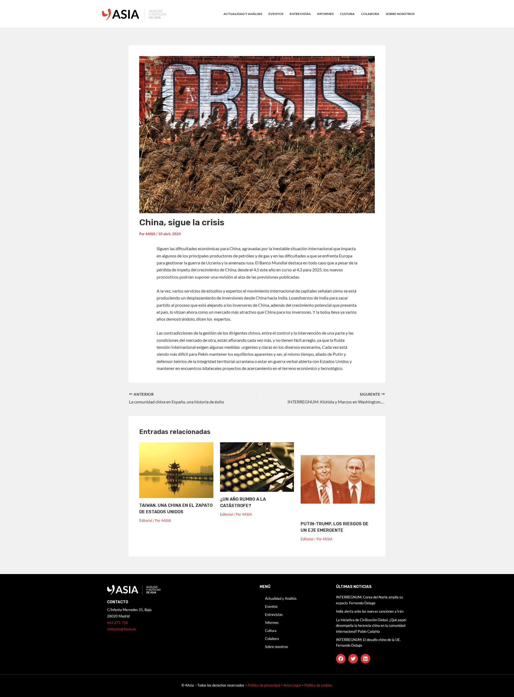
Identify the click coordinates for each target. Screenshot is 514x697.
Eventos (276, 14)
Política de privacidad (264, 685)
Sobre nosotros (400, 14)
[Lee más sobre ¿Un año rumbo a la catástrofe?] (257, 466)
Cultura (347, 14)
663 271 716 (117, 622)
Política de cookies (318, 685)
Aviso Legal (293, 685)
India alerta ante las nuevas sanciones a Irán (369, 611)
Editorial (145, 520)
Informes (325, 14)
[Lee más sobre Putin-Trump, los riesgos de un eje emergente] (338, 478)
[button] (341, 659)
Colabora (370, 14)
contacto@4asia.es (121, 629)
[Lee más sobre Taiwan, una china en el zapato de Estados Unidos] (176, 469)
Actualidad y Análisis (243, 14)
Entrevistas (300, 14)
